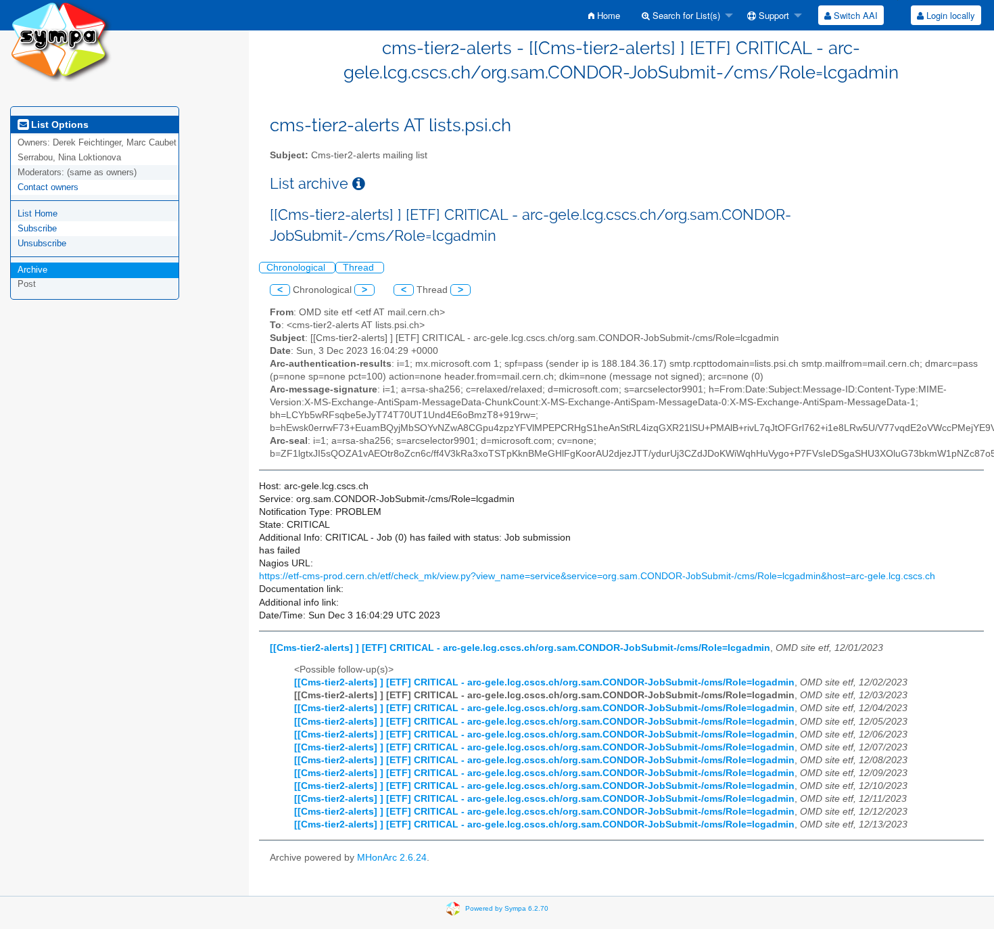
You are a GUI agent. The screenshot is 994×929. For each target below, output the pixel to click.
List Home (37, 213)
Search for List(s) (685, 15)
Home (607, 15)
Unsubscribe (42, 243)
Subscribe (37, 228)
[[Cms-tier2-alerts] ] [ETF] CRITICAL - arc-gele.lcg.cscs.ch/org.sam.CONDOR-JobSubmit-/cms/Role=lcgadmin (520, 648)
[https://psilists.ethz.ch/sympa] (61, 40)
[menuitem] (604, 15)
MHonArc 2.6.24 (392, 858)
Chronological (297, 268)
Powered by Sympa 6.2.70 (506, 908)
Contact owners (48, 187)
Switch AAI (854, 15)
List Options (58, 124)
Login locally (949, 15)
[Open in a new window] (358, 183)
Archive (32, 270)
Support (772, 15)
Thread (360, 268)
